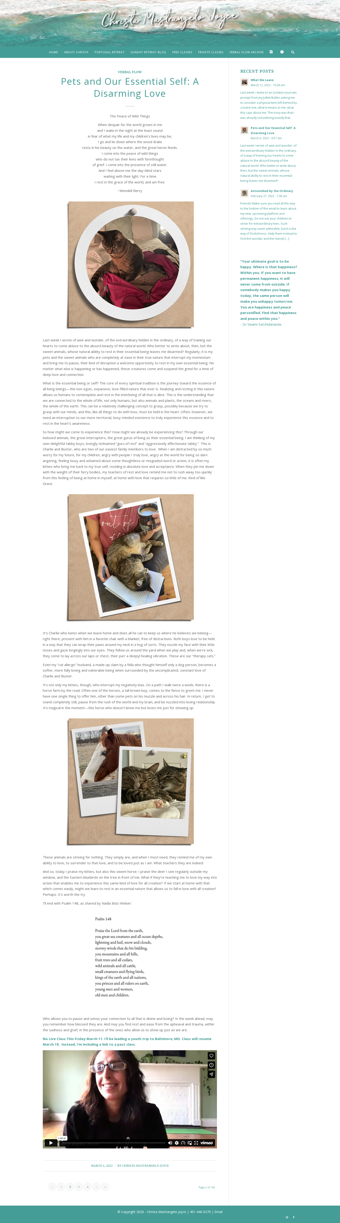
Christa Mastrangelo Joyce (145, 1165)
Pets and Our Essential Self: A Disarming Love (130, 87)
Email (218, 1212)
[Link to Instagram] (286, 1217)
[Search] (291, 52)
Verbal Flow (130, 72)
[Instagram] (272, 52)
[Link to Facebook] (293, 1217)
